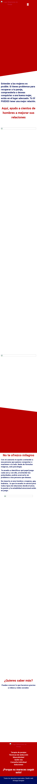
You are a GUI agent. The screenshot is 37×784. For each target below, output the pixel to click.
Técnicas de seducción (18, 755)
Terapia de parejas (18, 752)
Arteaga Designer (18, 780)
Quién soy (18, 760)
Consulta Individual (18, 762)
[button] (28, 4)
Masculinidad (18, 757)
